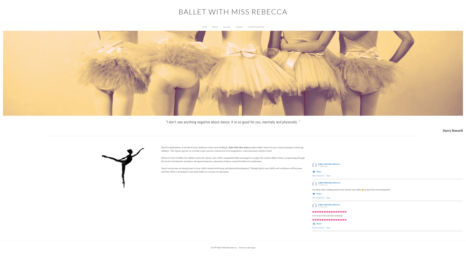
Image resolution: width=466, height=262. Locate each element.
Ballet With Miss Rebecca (233, 11)
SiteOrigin (251, 248)
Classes (239, 27)
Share (328, 176)
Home (204, 27)
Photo (319, 224)
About (215, 27)
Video (318, 172)
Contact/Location (256, 27)
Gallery (226, 27)
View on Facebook (318, 176)
